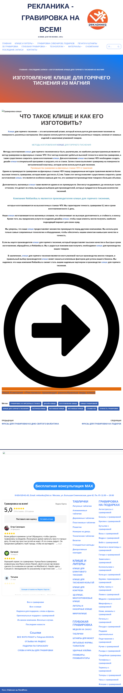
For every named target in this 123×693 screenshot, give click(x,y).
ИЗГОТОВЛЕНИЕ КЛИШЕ (68, 403)
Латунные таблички (82, 506)
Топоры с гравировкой (110, 675)
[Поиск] (118, 46)
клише (28, 152)
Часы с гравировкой (108, 680)
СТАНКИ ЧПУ (91, 408)
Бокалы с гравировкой (110, 517)
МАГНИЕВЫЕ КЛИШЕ (75, 408)
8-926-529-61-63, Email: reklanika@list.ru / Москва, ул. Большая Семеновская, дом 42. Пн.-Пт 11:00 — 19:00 (64, 495)
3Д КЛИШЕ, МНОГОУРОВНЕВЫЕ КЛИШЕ (82, 598)
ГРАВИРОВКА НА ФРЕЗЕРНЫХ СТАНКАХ (25, 403)
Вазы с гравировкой (108, 534)
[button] (33, 43)
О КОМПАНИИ (92, 47)
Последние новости (35, 624)
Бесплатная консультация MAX (64, 486)
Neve (4, 690)
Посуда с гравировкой (109, 627)
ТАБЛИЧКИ (78, 634)
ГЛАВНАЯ (6, 43)
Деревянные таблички (83, 518)
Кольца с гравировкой (109, 575)
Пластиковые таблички (84, 523)
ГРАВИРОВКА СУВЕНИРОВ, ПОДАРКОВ (55, 43)
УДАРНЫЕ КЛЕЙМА (82, 650)
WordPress (22, 690)
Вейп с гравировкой (108, 542)
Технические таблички (83, 536)
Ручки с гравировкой (109, 647)
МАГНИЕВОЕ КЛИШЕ (56, 408)
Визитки (77, 540)
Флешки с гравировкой (110, 684)
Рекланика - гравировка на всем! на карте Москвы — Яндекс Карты (35, 594)
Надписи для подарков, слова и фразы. (35, 611)
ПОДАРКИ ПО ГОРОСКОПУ (35, 646)
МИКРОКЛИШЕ (80, 614)
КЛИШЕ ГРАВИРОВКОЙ (89, 403)
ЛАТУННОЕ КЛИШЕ (39, 408)
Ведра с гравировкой (109, 538)
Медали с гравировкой (110, 599)
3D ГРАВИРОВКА (10, 47)
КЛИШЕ (60, 145)
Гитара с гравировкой (109, 555)
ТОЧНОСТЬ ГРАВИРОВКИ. (109, 408)
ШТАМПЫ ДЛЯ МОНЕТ (83, 638)
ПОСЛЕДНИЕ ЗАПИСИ (12, 50)
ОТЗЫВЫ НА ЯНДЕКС (35, 641)
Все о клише (35, 607)
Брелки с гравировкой (109, 521)
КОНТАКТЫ (32, 50)
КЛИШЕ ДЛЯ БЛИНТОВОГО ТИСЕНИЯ (79, 571)
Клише (11, 132)
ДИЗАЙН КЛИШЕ (50, 403)
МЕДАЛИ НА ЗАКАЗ (82, 629)
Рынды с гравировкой (109, 651)
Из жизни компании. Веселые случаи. (35, 620)
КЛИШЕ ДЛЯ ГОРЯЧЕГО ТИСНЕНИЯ (16, 408)
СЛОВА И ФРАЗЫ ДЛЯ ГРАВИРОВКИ (35, 650)
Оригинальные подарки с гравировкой (35, 616)
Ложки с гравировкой (109, 595)
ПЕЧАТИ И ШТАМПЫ (87, 43)
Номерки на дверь (81, 532)
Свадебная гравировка (110, 655)
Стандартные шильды (83, 545)
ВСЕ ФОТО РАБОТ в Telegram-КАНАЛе (35, 637)
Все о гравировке (35, 602)
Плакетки (77, 527)
